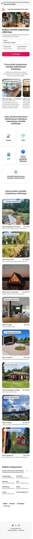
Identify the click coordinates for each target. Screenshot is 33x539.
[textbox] (9, 49)
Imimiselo (21, 530)
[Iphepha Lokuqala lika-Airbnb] (3, 9)
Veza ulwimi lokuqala (9, 4)
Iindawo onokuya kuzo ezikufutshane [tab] (13, 470)
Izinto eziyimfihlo (12, 530)
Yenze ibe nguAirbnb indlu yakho (18, 9)
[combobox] (16, 42)
